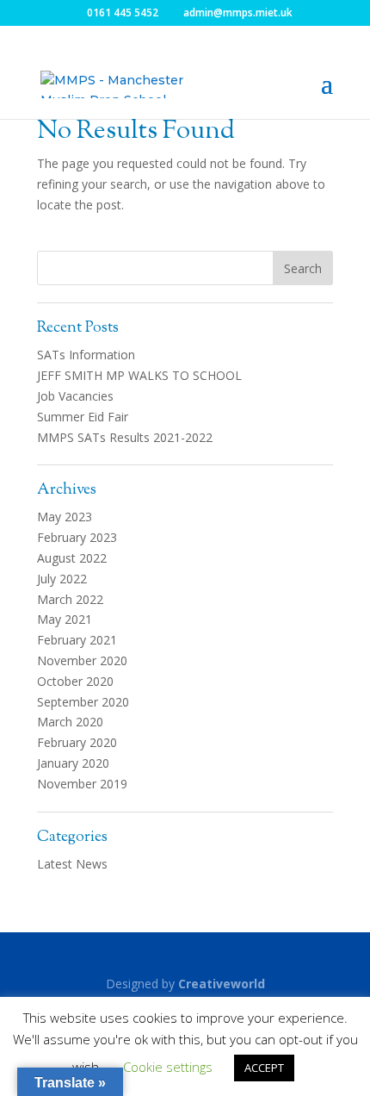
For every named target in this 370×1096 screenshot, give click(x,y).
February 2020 (77, 742)
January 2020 (73, 763)
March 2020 (70, 721)
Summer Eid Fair (82, 416)
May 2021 (64, 619)
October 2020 (75, 681)
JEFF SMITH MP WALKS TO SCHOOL (139, 375)
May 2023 (64, 516)
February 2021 (77, 640)
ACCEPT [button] (264, 1067)
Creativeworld (221, 983)
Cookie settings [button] (168, 1066)
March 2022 (70, 599)
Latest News (72, 864)
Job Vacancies (75, 396)
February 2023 (77, 537)
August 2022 (72, 558)
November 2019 (82, 783)
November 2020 (82, 660)
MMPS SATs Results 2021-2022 (125, 437)
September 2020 (83, 702)
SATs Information (86, 354)
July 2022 (62, 578)
